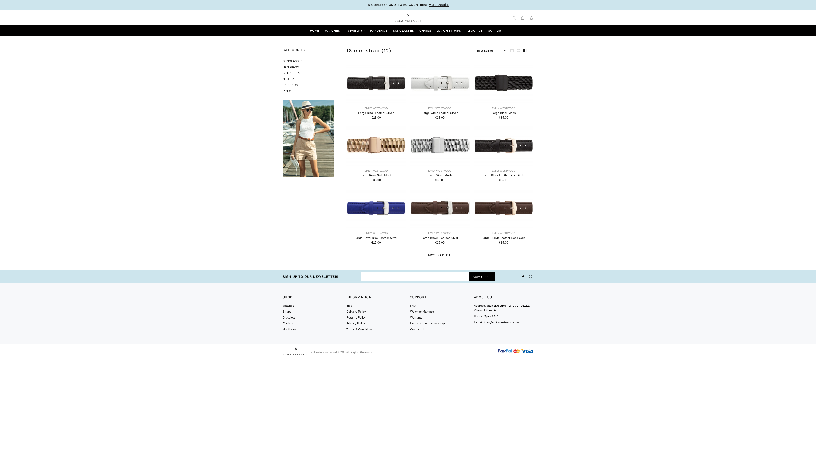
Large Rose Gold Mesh (376, 175)
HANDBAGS (291, 67)
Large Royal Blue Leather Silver (376, 237)
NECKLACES (291, 79)
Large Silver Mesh (440, 175)
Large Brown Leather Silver (439, 237)
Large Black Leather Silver (376, 113)
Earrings (288, 323)
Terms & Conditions (359, 329)
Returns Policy (356, 317)
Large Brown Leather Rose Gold (503, 237)
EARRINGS (290, 85)
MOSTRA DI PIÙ (439, 255)
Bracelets (289, 317)
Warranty (416, 317)
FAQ (413, 305)
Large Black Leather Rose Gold (503, 175)
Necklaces (289, 329)
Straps (287, 311)
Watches (288, 305)
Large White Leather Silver (440, 113)
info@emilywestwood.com (501, 322)
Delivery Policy (356, 311)
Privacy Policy (355, 323)
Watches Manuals (422, 311)
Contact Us (417, 329)
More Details (439, 5)
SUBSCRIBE (481, 277)
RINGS (287, 91)
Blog (349, 305)
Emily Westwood (376, 108)
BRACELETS (291, 73)
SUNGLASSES (292, 61)
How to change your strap (427, 323)
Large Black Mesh (504, 113)
